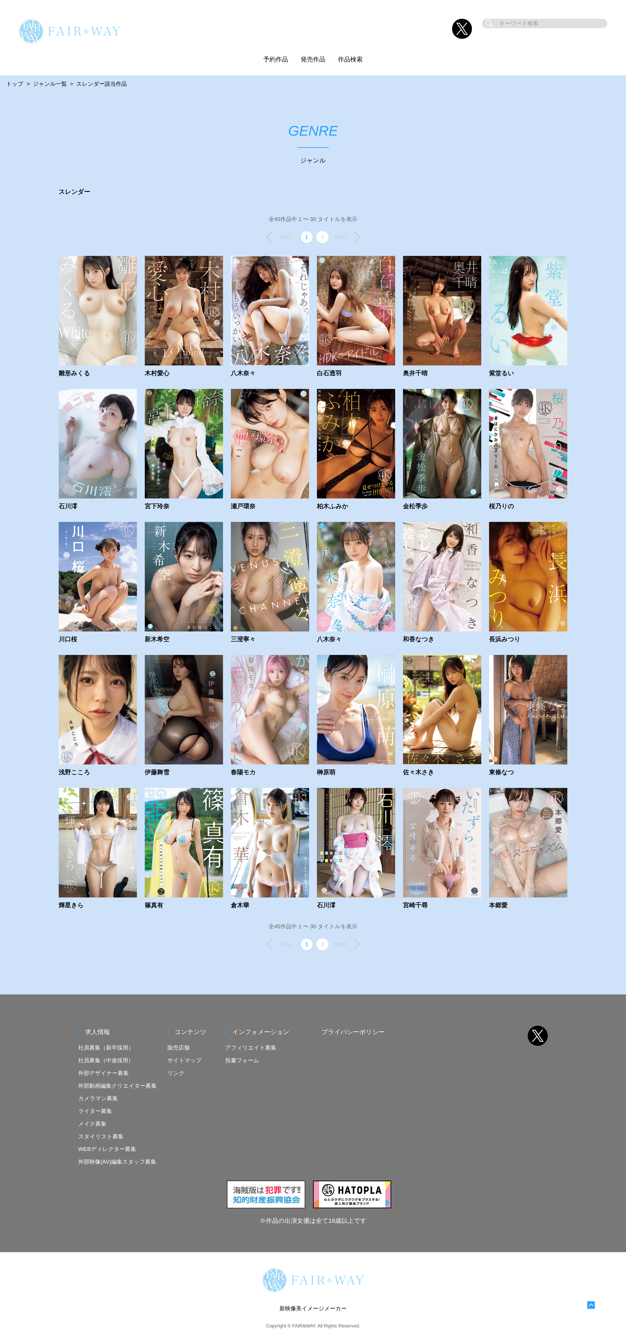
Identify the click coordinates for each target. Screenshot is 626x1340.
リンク (176, 1073)
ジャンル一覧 (50, 84)
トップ (14, 84)
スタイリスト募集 (101, 1136)
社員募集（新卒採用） (106, 1048)
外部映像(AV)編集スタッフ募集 (117, 1162)
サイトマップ (184, 1060)
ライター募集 (95, 1111)
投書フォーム (242, 1060)
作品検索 (350, 59)
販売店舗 (178, 1048)
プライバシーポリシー (353, 1031)
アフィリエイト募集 (250, 1048)
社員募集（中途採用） (106, 1060)
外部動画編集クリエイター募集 (117, 1086)
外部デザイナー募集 (103, 1073)
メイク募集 (92, 1124)
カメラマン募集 (98, 1098)
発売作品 (313, 59)
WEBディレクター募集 (107, 1149)
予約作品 (275, 59)
